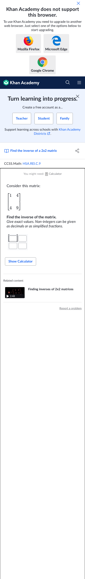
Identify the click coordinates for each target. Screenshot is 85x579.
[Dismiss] (78, 3)
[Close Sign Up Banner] (77, 96)
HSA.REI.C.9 (32, 163)
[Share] (77, 151)
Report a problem (70, 308)
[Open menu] (79, 82)
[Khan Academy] (19, 83)
